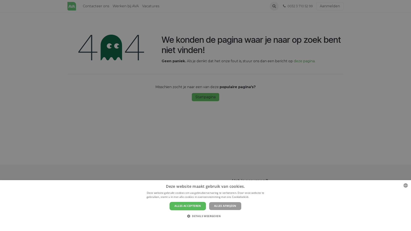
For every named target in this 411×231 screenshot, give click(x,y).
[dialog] (205, 205)
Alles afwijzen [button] (225, 206)
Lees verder (257, 197)
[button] (205, 216)
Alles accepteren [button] (187, 206)
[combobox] (406, 185)
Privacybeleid (202, 223)
